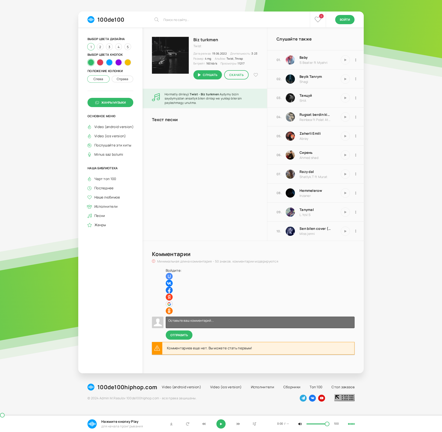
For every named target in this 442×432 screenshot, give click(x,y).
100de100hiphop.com (127, 387)
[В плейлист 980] (355, 136)
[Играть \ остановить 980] (345, 136)
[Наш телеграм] (303, 398)
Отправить (179, 335)
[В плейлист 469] (355, 117)
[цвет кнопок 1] (90, 62)
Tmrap (239, 59)
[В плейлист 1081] (355, 231)
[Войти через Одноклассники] (169, 310)
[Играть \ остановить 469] (345, 117)
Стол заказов (343, 387)
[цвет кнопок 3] (109, 62)
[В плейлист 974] (355, 155)
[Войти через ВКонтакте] (169, 283)
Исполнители (106, 206)
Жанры (100, 224)
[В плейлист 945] (355, 174)
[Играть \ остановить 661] (345, 59)
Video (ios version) (110, 136)
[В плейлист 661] (355, 59)
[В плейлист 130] (355, 212)
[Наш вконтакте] (312, 398)
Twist (230, 59)
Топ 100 (316, 387)
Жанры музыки (113, 102)
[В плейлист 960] (355, 97)
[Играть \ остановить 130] (345, 212)
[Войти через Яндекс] (169, 297)
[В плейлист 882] (355, 79)
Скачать (236, 75)
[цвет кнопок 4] (118, 62)
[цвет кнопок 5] (127, 62)
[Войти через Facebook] (169, 290)
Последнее (104, 188)
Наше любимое (107, 197)
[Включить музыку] (221, 424)
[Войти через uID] (169, 276)
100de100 (110, 19)
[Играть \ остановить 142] (345, 193)
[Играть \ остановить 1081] (345, 231)
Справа (122, 79)
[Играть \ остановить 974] (345, 155)
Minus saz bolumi (108, 154)
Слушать (210, 75)
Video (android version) (113, 126)
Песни (99, 215)
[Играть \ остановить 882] (345, 79)
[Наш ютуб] (321, 398)
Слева (98, 79)
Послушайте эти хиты (112, 145)
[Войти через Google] (169, 304)
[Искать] (156, 19)
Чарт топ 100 (105, 178)
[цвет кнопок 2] (100, 62)
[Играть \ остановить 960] (345, 97)
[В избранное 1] (256, 75)
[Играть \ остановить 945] (345, 174)
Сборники (291, 387)
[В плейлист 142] (355, 193)
